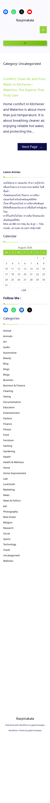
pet (5, 506)
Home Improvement (14, 473)
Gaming (7, 445)
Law (5, 478)
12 (18, 268)
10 (6, 268)
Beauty (7, 358)
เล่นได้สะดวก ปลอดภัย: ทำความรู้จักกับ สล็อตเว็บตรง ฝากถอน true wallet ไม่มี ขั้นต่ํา (23, 187)
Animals (7, 336)
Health (7, 456)
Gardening (9, 451)
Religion (7, 522)
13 (25, 268)
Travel (6, 549)
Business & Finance (14, 385)
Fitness (7, 429)
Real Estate (9, 517)
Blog (5, 363)
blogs (6, 369)
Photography (10, 511)
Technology (9, 544)
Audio (6, 347)
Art (5, 341)
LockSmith (9, 484)
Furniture (8, 440)
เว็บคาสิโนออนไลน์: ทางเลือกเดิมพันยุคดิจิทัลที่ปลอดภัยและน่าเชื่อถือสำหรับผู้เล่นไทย (25, 207)
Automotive (10, 352)
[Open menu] (25, 43)
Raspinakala (25, 20)
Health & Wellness (13, 462)
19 (18, 274)
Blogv (6, 374)
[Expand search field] (43, 29)
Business (8, 380)
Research (8, 528)
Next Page (32, 146)
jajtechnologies (38, 725)
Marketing (9, 489)
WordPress (24, 725)
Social (6, 533)
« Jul (23, 290)
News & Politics (12, 500)
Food (6, 434)
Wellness (8, 560)
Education (9, 407)
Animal (7, 330)
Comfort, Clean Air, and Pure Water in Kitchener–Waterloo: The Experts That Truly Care (24, 87)
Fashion (7, 418)
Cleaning (8, 391)
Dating (7, 396)
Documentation (12, 402)
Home (6, 467)
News (6, 495)
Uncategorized (11, 555)
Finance (7, 423)
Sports (7, 539)
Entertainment (11, 412)
